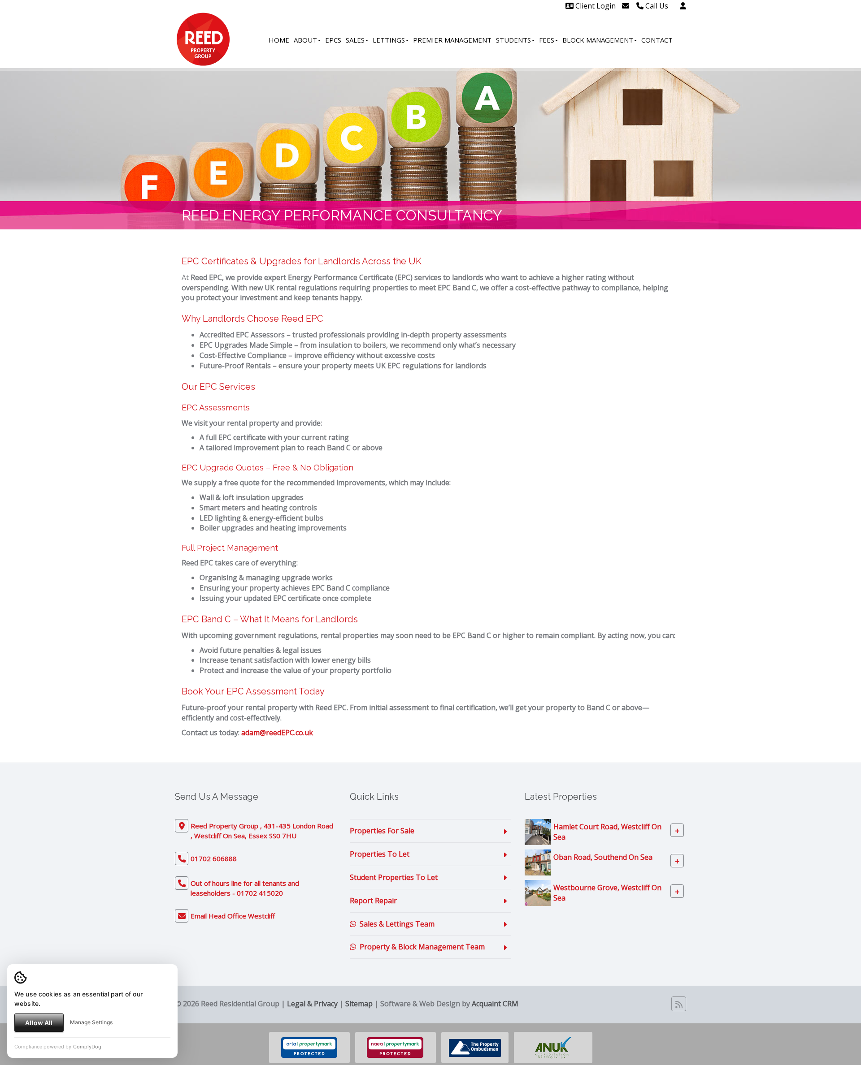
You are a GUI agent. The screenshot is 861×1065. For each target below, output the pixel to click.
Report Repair (373, 900)
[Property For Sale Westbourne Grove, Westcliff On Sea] (538, 892)
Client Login (595, 6)
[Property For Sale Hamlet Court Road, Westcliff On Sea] (538, 831)
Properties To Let (379, 854)
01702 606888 (214, 858)
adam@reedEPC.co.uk (277, 732)
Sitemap (359, 1004)
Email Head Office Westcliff (233, 915)
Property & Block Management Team (420, 947)
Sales (355, 39)
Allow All (38, 1022)
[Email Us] (625, 6)
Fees (546, 39)
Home (279, 39)
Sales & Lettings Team (395, 924)
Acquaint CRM (495, 1004)
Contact (657, 39)
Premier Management (452, 39)
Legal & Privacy (312, 1004)
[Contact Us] (683, 6)
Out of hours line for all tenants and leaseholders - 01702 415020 (245, 888)
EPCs (333, 39)
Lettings (389, 39)
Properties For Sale (382, 831)
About (305, 39)
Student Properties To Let (394, 877)
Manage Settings (91, 1022)
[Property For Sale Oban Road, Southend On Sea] (538, 862)
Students (513, 39)
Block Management (597, 39)
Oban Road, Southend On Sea (602, 857)
